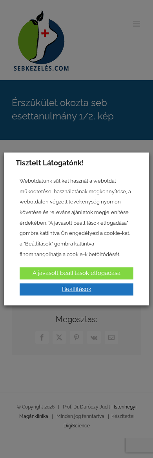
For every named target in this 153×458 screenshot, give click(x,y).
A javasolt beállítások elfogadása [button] (76, 273)
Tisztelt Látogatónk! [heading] (50, 163)
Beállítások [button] (76, 289)
